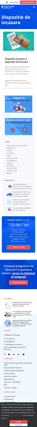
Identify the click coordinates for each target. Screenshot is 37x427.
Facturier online (14, 220)
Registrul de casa (19, 239)
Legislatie (8, 81)
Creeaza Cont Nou (28, 2)
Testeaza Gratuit (18, 282)
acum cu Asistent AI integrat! (23, 274)
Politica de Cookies (15, 415)
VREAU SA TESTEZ (18, 247)
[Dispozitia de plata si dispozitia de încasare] (18, 41)
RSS (19, 354)
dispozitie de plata (11, 83)
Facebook (5, 354)
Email (24, 354)
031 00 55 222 (10, 339)
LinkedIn (14, 354)
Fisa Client (16, 241)
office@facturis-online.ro (14, 344)
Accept (18, 422)
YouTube (9, 354)
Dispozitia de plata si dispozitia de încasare (16, 60)
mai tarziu (18, 425)
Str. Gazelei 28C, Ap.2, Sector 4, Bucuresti (15, 348)
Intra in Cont (14, 2)
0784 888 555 (10, 342)
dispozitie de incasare (19, 81)
